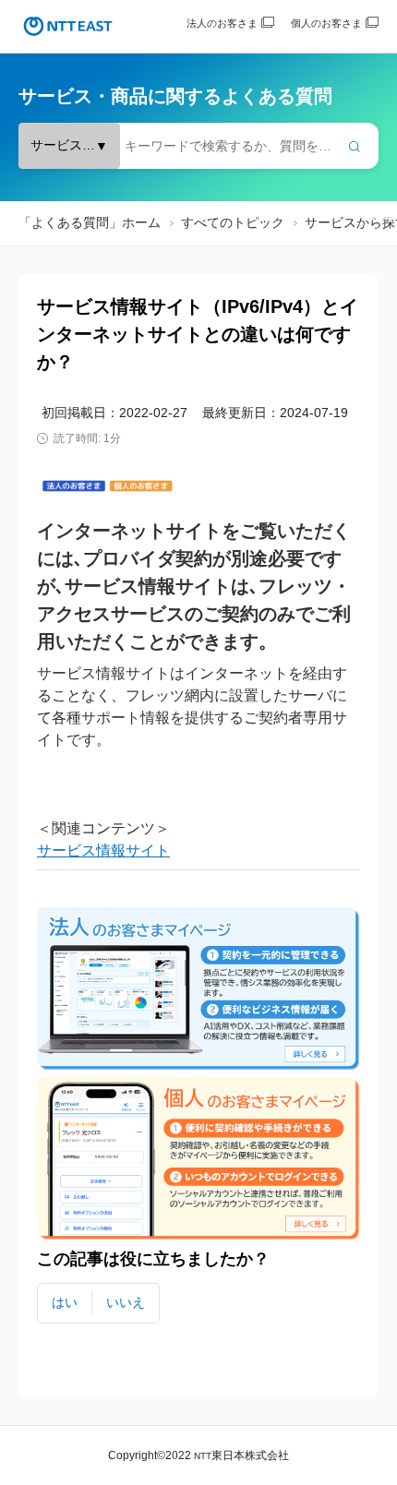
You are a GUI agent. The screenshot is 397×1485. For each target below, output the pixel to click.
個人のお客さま (326, 23)
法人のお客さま (222, 23)
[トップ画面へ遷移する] (68, 26)
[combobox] (198, 146)
